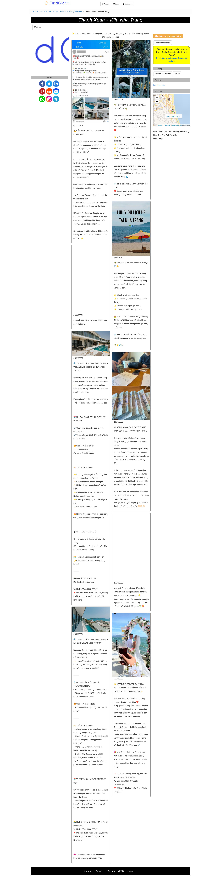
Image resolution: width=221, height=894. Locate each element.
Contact (99, 871)
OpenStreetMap (177, 125)
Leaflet (160, 125)
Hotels (177, 74)
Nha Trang (53, 11)
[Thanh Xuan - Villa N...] (172, 110)
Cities (116, 4)
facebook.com (159, 85)
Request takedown (162, 43)
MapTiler (167, 125)
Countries (128, 4)
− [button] (157, 101)
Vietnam (43, 11)
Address (38, 27)
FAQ (121, 871)
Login (131, 871)
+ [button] (157, 97)
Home (106, 4)
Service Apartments (163, 74)
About (88, 871)
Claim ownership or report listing (168, 36)
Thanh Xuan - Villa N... (173, 116)
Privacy (111, 871)
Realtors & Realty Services (71, 11)
